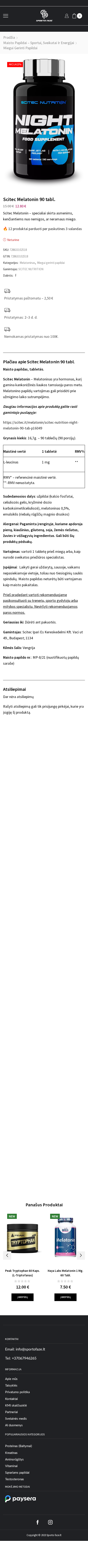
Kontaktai (11, 1399)
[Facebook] (15, 275)
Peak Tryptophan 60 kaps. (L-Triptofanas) (22, 1273)
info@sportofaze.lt (30, 1349)
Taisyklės (11, 1385)
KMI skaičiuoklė (16, 1405)
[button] (7, 1255)
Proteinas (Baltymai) (18, 1446)
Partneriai (11, 1412)
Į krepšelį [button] (22, 1297)
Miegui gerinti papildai (20, 48)
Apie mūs (11, 1379)
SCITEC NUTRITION (30, 269)
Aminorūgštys (14, 1459)
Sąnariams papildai (17, 1472)
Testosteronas (14, 1479)
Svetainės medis (16, 1418)
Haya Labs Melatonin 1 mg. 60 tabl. (65, 1273)
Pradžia (9, 37)
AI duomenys (14, 1425)
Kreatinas (11, 1452)
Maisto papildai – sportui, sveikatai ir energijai (38, 42)
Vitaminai (11, 1466)
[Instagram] (50, 1522)
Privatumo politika (17, 1392)
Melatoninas (27, 263)
